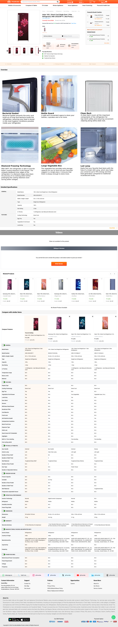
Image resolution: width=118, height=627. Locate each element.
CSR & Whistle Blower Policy (55, 588)
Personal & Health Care (103, 5)
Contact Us (27, 583)
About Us (96, 583)
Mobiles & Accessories (14, 5)
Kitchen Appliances (58, 5)
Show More (106, 43)
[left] (110, 273)
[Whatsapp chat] (113, 617)
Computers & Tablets (31, 5)
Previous (7, 51)
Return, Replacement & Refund (55, 591)
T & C (48, 583)
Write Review (59, 264)
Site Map (26, 586)
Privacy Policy (51, 586)
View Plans (73, 23)
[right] (114, 273)
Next (40, 51)
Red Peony (44, 32)
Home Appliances (73, 5)
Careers (73, 583)
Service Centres (98, 588)
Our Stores (96, 586)
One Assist (27, 588)
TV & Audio (45, 5)
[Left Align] (58, 2)
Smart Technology (87, 5)
